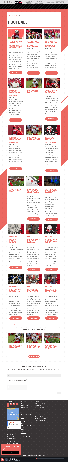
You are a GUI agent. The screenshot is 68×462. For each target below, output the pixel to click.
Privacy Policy (23, 420)
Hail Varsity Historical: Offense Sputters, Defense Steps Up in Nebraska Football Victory (51, 240)
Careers (22, 418)
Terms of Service (24, 421)
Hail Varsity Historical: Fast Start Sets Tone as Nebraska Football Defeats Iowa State (33, 289)
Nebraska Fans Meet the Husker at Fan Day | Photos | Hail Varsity (15, 190)
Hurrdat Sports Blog (24, 407)
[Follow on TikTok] (17, 404)
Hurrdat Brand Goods (25, 435)
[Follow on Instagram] (14, 404)
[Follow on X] (11, 404)
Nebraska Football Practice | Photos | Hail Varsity (33, 92)
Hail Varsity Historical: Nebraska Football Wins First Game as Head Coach (15, 93)
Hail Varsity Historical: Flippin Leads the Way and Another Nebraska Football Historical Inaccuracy (33, 191)
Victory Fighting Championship (26, 414)
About (22, 403)
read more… (15, 72)
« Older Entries (11, 324)
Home (9, 15)
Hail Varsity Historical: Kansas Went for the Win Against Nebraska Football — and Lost (51, 289)
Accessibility (23, 423)
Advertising (23, 411)
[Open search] (33, 7)
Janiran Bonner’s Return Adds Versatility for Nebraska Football (51, 92)
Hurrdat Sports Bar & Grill (25, 436)
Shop (22, 416)
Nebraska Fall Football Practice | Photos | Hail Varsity (33, 139)
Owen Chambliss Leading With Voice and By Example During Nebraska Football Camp (51, 44)
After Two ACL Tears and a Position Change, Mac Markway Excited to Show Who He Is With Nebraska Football (15, 44)
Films (22, 412)
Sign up (59, 393)
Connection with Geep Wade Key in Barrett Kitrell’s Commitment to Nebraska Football (15, 289)
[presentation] (17, 387)
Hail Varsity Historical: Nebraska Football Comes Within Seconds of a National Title (33, 240)
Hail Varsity (14, 15)
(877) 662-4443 (41, 407)
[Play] (2, 459)
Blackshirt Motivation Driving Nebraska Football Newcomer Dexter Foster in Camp (15, 140)
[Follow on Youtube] (8, 406)
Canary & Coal (23, 433)
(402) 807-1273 (40, 409)
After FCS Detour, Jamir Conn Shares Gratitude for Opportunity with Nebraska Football (33, 44)
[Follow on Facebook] (8, 404)
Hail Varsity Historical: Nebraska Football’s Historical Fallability (13, 240)
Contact (22, 409)
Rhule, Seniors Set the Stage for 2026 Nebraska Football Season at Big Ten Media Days (51, 191)
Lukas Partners (23, 431)
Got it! (10, 452)
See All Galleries (34, 356)
